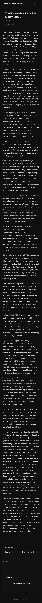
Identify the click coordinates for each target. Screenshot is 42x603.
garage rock (9, 24)
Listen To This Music (12, 3)
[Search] (33, 3)
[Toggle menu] (38, 3)
